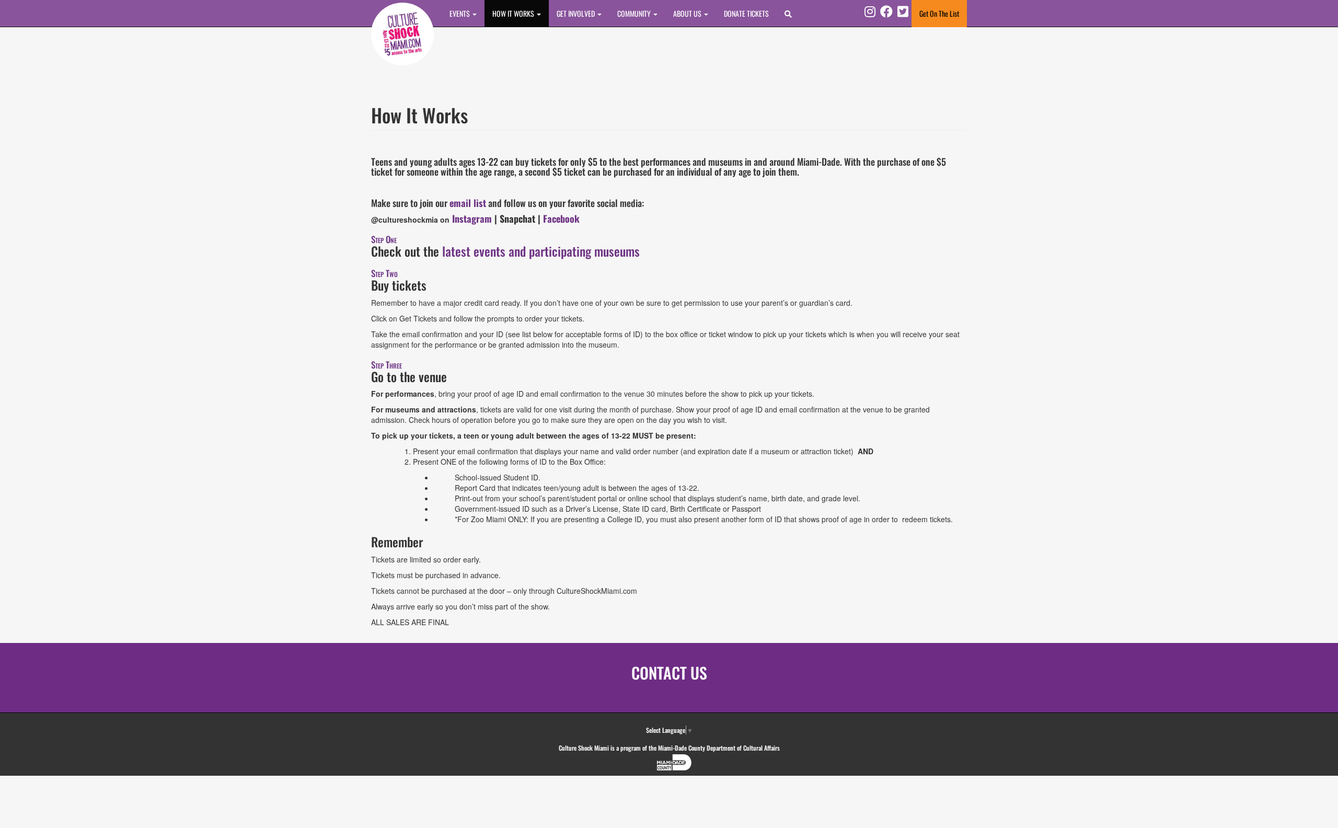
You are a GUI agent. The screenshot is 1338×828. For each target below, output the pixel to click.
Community (634, 13)
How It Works (514, 13)
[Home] (402, 34)
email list (467, 203)
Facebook (562, 218)
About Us (688, 13)
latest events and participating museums (541, 251)
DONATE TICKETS (746, 13)
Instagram (473, 218)
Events (460, 13)
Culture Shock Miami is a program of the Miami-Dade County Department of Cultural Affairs (669, 747)
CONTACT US (669, 672)
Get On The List (939, 13)
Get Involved (576, 13)
